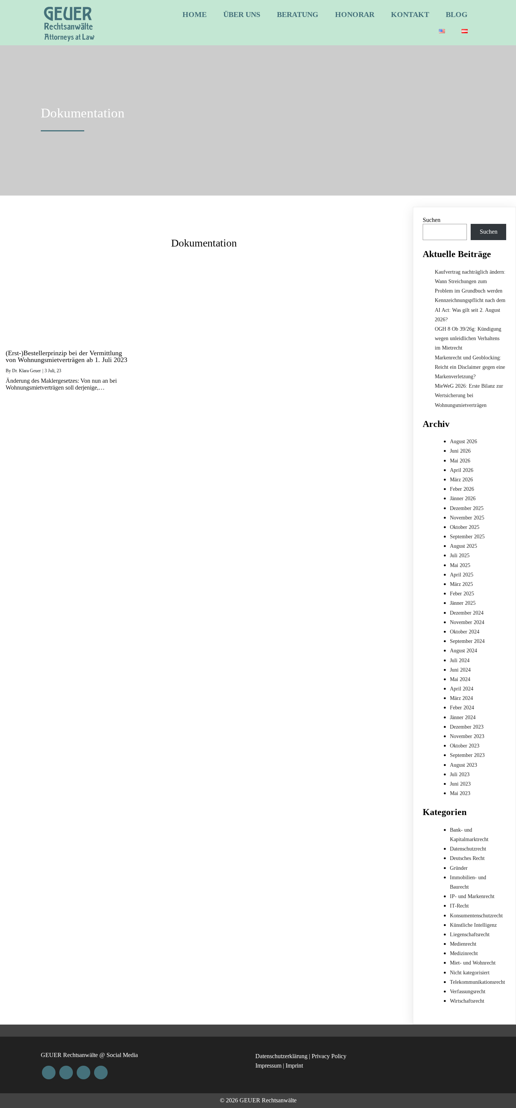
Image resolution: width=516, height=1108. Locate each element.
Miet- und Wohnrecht (473, 963)
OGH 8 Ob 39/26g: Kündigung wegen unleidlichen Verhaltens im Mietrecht (468, 338)
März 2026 (461, 479)
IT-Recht (459, 906)
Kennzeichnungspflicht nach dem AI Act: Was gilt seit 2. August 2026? (470, 309)
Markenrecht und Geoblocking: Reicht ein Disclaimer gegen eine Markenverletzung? (470, 367)
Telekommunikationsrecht (477, 982)
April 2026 (461, 470)
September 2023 (467, 755)
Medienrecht (463, 944)
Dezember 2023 (467, 727)
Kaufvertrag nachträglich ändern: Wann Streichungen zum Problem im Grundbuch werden (470, 281)
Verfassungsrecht (467, 991)
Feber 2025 (462, 593)
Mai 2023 (460, 793)
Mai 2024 (460, 679)
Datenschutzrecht (468, 849)
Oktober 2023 (464, 746)
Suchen (431, 220)
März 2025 (461, 584)
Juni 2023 (460, 784)
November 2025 (467, 518)
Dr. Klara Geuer (26, 370)
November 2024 (467, 622)
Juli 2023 (460, 774)
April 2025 (461, 575)
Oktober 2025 (464, 527)
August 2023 (463, 765)
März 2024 (461, 698)
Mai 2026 (460, 461)
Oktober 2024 (464, 632)
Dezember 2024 (467, 613)
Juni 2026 (460, 451)
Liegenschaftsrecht (470, 934)
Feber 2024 (462, 707)
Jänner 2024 (463, 717)
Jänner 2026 (463, 498)
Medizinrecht (464, 953)
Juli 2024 (460, 660)
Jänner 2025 (463, 603)
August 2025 (463, 546)
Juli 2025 (460, 555)
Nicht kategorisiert (470, 972)
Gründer (459, 868)
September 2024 (467, 641)
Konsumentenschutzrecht (476, 915)
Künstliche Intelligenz (473, 925)
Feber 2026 (462, 489)
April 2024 (461, 689)
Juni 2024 (460, 670)
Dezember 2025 (467, 508)
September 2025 (467, 536)
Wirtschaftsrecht (467, 1001)
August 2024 (463, 650)
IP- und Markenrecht (472, 896)
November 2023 (467, 736)
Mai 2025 (460, 565)
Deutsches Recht (467, 858)
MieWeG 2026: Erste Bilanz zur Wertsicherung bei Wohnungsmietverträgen (469, 395)
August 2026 (463, 441)
